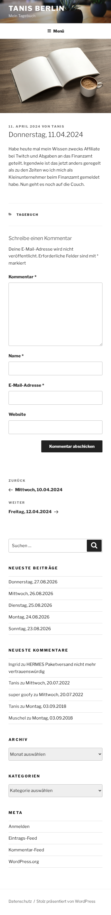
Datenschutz (20, 901)
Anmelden (19, 826)
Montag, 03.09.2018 (46, 706)
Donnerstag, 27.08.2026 (33, 582)
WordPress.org (24, 861)
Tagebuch (28, 215)
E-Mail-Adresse (26, 385)
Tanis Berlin (37, 8)
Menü (58, 31)
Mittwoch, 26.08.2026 (31, 593)
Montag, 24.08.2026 (29, 617)
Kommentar (22, 276)
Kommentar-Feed (26, 849)
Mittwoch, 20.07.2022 (48, 683)
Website (17, 414)
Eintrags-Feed (23, 838)
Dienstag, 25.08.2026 (30, 605)
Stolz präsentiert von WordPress (65, 901)
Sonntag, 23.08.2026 (30, 628)
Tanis (58, 126)
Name (16, 355)
